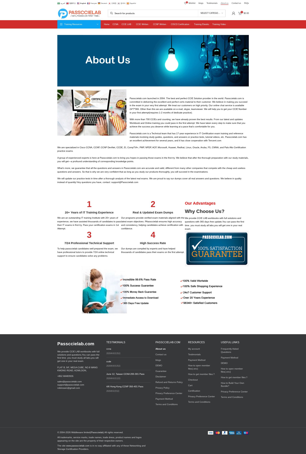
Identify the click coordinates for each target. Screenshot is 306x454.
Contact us (160, 354)
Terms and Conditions (166, 404)
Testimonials (194, 354)
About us (160, 349)
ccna (108, 349)
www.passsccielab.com (77, 445)
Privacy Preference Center (168, 393)
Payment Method (164, 399)
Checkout (193, 379)
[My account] (233, 13)
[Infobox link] (89, 215)
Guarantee (160, 371)
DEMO (158, 365)
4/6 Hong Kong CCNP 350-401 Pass (124, 386)
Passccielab (97, 432)
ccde (108, 361)
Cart (190, 385)
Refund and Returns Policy (169, 382)
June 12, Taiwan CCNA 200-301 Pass (125, 374)
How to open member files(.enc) (199, 367)
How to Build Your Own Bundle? (232, 384)
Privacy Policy (162, 387)
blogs (158, 360)
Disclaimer (160, 376)
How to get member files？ (201, 374)
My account (194, 349)
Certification (194, 391)
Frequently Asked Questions (230, 350)
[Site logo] (79, 13)
